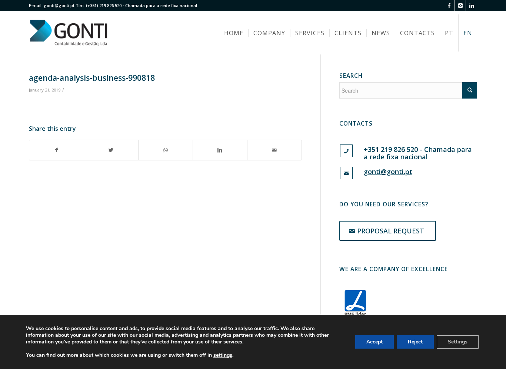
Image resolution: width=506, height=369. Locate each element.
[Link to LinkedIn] (471, 5)
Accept (374, 341)
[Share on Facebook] (56, 150)
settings (222, 355)
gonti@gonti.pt (59, 5)
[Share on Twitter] (111, 150)
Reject (415, 341)
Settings (457, 341)
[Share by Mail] (274, 150)
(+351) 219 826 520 (103, 5)
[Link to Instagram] (460, 5)
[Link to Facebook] (449, 5)
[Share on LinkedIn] (220, 150)
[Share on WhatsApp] (166, 150)
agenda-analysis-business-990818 (92, 78)
